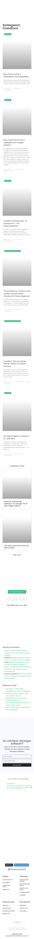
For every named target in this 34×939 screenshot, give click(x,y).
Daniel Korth (8, 651)
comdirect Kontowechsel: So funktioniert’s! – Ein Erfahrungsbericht (15, 223)
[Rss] (18, 929)
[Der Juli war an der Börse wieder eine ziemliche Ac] (17, 835)
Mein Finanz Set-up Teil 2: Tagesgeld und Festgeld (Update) (14, 142)
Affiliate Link (18, 922)
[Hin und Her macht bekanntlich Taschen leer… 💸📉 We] (17, 818)
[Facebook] (12, 599)
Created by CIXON (17, 934)
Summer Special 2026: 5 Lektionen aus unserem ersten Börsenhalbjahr (17, 669)
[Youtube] (25, 599)
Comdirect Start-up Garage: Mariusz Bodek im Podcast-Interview (14, 363)
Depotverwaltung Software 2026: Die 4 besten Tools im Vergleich (17, 653)
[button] (19, 17)
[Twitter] (22, 599)
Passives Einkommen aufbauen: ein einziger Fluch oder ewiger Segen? (16, 503)
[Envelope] (10, 929)
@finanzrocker (17, 869)
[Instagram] (15, 599)
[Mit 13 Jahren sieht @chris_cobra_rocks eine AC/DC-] (17, 800)
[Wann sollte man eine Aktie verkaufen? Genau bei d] (17, 853)
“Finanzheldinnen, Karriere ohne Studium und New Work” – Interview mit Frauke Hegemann (16, 293)
